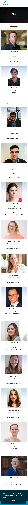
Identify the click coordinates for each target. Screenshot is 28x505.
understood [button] (13, 500)
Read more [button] (5, 497)
